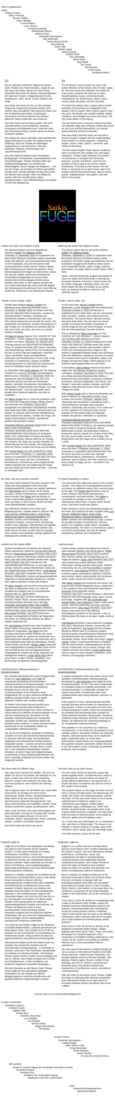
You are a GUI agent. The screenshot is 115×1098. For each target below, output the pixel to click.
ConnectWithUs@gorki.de (68, 994)
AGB (71, 1086)
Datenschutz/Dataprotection (87, 1088)
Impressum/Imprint (86, 1091)
